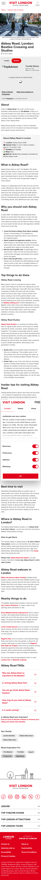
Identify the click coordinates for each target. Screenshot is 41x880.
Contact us (5, 844)
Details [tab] (20, 408)
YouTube (10, 796)
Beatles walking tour (11, 303)
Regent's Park (6, 639)
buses (36, 551)
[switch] (35, 453)
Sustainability (26, 848)
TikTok (3, 796)
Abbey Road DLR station (20, 558)
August (31, 752)
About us (24, 844)
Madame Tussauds (20, 660)
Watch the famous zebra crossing (13, 577)
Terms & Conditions (29, 852)
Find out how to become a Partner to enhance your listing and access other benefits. (20, 720)
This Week (20, 752)
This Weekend (7, 752)
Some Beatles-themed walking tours (14, 612)
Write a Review (7, 92)
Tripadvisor (9, 98)
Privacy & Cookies (8, 856)
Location (6, 61)
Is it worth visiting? (10, 710)
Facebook (37, 796)
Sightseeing (20, 756)
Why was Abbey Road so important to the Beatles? (13, 674)
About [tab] (33, 408)
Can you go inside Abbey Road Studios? (16, 691)
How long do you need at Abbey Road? (16, 701)
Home (3, 10)
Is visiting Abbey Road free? (14, 682)
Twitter (30, 796)
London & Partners (8, 837)
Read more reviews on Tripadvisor (17, 93)
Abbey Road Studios (9, 324)
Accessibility (6, 852)
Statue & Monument (9, 740)
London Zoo (5, 660)
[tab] (7, 61)
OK (20, 476)
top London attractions (9, 605)
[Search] (37, 3)
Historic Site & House (15, 10)
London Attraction (9, 736)
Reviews (16, 61)
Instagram (17, 796)
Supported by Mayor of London (28, 837)
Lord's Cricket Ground (9, 627)
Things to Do (7, 756)
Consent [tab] (7, 408)
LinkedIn (24, 796)
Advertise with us (8, 848)
